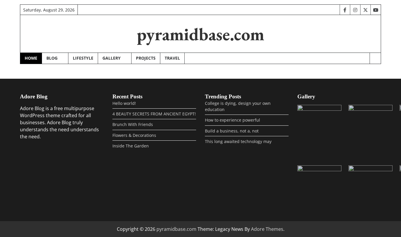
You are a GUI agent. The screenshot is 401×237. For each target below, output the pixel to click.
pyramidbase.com (200, 34)
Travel (172, 58)
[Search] (375, 58)
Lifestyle (83, 58)
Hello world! (124, 103)
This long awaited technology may (238, 141)
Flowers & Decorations (134, 135)
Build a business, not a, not (232, 131)
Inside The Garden (130, 146)
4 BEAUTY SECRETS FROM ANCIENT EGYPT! (154, 114)
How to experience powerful (232, 120)
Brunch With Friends (132, 124)
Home (31, 58)
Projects (146, 58)
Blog (52, 58)
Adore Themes (267, 229)
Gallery (111, 58)
